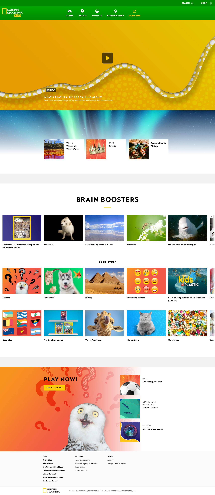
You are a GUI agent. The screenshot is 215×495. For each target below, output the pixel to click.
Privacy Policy (48, 463)
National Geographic (82, 460)
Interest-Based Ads (49, 474)
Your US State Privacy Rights (53, 467)
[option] (21, 232)
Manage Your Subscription (117, 464)
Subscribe (111, 460)
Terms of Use (47, 460)
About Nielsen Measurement (53, 477)
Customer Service (81, 471)
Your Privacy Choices (50, 481)
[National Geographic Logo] (51, 492)
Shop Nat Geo (80, 467)
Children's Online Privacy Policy (54, 470)
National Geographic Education (86, 464)
